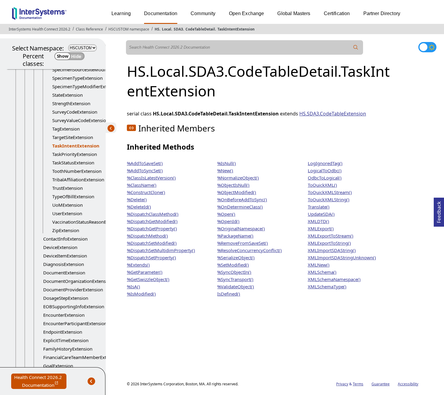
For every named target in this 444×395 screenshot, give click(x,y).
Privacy (342, 384)
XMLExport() (321, 228)
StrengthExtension (71, 103)
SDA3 (178, 29)
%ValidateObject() (235, 286)
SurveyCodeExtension (74, 112)
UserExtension (67, 213)
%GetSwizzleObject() (148, 279)
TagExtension (66, 129)
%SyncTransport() (235, 279)
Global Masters (293, 13)
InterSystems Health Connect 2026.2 (39, 29)
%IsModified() (141, 294)
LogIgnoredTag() (325, 163)
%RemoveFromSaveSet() (242, 243)
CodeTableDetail (200, 29)
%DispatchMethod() (147, 236)
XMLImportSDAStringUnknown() (342, 257)
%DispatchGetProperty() (152, 228)
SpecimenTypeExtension (77, 78)
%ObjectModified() (236, 192)
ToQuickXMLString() (328, 199)
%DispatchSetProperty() (151, 257)
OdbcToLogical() (325, 178)
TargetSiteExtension (72, 137)
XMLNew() (319, 265)
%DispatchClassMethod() (153, 214)
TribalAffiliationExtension (78, 179)
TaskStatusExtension (73, 163)
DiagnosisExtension (63, 264)
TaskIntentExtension (236, 29)
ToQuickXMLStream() (330, 192)
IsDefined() (228, 294)
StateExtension (67, 95)
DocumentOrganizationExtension (77, 281)
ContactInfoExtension (65, 239)
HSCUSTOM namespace (128, 29)
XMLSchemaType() (327, 286)
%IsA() (133, 286)
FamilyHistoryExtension (67, 349)
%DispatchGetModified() (152, 221)
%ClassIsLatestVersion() (151, 178)
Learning (121, 13)
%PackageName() (235, 236)
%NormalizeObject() (238, 178)
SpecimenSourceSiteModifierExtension (92, 69)
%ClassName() (141, 185)
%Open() (226, 214)
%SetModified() (233, 265)
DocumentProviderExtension (73, 290)
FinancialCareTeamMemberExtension (81, 357)
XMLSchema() (322, 272)
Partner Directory (382, 13)
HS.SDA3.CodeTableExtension (332, 113)
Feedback (439, 210)
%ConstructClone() (146, 192)
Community (203, 13)
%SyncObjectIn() (234, 272)
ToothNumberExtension (76, 171)
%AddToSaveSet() (145, 163)
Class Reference (89, 29)
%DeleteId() (139, 207)
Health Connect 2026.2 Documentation (40, 381)
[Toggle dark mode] (427, 47)
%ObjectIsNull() (233, 185)
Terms (358, 384)
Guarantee (381, 384)
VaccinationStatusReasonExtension (88, 222)
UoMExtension (67, 205)
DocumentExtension (64, 273)
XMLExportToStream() (330, 236)
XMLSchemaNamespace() (334, 279)
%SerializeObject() (236, 257)
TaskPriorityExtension (74, 154)
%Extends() (138, 265)
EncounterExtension (64, 315)
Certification (337, 13)
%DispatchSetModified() (152, 243)
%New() (225, 170)
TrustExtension (67, 188)
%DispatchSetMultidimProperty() (161, 250)
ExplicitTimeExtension (65, 340)
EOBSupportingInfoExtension (73, 306)
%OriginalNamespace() (241, 228)
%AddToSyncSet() (145, 170)
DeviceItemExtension (65, 256)
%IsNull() (226, 163)
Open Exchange (246, 13)
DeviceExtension (60, 247)
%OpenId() (228, 221)
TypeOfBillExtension (73, 196)
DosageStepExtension (65, 298)
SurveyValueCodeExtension (80, 120)
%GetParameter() (144, 272)
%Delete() (137, 199)
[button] (131, 127)
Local (166, 29)
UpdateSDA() (321, 214)
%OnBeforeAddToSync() (242, 199)
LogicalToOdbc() (325, 170)
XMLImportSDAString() (332, 250)
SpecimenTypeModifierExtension (86, 86)
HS (157, 29)
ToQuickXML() (322, 185)
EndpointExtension (62, 332)
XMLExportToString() (329, 243)
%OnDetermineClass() (240, 207)
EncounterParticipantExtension (75, 323)
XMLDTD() (318, 221)
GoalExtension (58, 366)
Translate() (319, 207)
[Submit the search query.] (356, 47)
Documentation (160, 13)
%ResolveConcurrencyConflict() (249, 250)
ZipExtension (65, 230)
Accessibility (408, 384)
